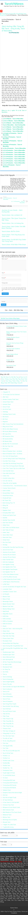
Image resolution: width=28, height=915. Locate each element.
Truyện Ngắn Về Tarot (9, 773)
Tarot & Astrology (7, 676)
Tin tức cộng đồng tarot (9, 741)
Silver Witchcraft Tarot (9, 657)
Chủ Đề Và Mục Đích (8, 478)
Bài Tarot (5, 419)
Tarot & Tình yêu (7, 684)
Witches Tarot (6, 817)
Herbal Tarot (6, 540)
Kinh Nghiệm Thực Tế (9, 572)
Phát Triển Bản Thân (8, 633)
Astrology (5, 411)
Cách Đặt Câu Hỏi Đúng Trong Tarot (13, 463)
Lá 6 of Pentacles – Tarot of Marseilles (14, 154)
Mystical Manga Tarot (8, 609)
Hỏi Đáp (5, 544)
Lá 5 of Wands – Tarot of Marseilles (13, 123)
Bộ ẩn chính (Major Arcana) (10, 429)
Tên (3, 273)
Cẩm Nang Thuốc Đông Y (13, 381)
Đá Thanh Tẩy (7, 500)
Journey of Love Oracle (9, 552)
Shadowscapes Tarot (8, 652)
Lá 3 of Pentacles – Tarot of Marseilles (14, 160)
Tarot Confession (7, 689)
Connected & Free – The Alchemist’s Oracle (15, 485)
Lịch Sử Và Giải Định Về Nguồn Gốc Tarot (14, 586)
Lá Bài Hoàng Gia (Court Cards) (11, 579)
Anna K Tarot (6, 406)
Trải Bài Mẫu (6, 763)
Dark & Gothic (6, 490)
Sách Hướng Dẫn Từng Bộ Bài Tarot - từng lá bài (13, 27)
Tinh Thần (5, 748)
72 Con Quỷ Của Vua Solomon (11, 394)
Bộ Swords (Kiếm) (8, 439)
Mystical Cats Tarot (8, 606)
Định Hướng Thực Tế (9, 503)
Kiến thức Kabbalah (8, 562)
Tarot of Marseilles (8, 696)
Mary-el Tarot (6, 599)
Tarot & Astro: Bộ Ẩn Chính (11, 231)
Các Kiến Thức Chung (9, 461)
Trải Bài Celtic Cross (8, 760)
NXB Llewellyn (7, 618)
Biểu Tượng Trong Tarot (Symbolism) (13, 424)
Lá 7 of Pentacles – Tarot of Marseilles (14, 152)
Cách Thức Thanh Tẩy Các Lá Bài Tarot (14, 468)
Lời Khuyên (6, 594)
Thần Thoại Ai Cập (8, 718)
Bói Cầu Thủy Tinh (8, 446)
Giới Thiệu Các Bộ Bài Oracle (11, 527)
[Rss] (14, 910)
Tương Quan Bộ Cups (9, 780)
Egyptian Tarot (7, 510)
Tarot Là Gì (23, 377)
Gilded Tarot (6, 525)
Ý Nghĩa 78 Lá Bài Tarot (9, 824)
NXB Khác (6, 616)
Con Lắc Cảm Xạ (7, 480)
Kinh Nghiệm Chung (8, 564)
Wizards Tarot (6, 822)
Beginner (5, 421)
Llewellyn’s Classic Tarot (9, 591)
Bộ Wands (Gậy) (7, 441)
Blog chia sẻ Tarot (8, 426)
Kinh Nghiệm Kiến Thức (9, 567)
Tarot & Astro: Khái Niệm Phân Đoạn (14, 244)
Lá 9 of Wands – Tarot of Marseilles (13, 118)
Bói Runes (6, 448)
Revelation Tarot (7, 641)
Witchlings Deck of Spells (10, 819)
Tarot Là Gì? (6, 691)
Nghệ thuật (6, 611)
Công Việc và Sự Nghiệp (10, 483)
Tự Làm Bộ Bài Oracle (9, 775)
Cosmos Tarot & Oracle (9, 488)
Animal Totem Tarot (8, 402)
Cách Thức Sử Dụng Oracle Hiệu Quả (13, 466)
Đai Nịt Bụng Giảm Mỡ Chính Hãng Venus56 (14, 382)
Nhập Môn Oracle (7, 613)
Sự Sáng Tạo (6, 669)
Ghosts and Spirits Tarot (9, 515)
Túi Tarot (5, 777)
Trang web (5, 283)
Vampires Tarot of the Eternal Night (12, 792)
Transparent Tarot (7, 770)
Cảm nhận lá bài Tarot (9, 473)
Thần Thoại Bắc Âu (8, 721)
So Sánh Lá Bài (7, 664)
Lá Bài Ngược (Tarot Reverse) (11, 581)
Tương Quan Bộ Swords (9, 785)
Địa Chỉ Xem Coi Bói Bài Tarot (10, 377)
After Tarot (5, 397)
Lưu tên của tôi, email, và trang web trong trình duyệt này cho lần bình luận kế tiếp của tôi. (14, 289)
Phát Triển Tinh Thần (8, 636)
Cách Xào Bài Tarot (8, 471)
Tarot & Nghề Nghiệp (8, 681)
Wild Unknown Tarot (8, 810)
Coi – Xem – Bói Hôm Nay (14, 310)
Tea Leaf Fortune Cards (9, 711)
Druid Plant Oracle (8, 495)
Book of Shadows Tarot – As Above (12, 451)
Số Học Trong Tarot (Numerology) (12, 662)
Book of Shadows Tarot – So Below (12, 453)
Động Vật (5, 505)
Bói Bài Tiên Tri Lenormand (10, 443)
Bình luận (5, 259)
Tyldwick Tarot (7, 790)
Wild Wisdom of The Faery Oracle (12, 812)
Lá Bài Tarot (6, 584)
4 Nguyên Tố (6, 392)
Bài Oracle (6, 416)
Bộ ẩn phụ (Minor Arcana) (10, 431)
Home (3, 13)
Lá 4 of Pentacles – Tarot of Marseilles (14, 158)
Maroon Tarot (6, 596)
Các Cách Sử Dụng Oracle (10, 456)
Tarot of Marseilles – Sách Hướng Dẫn (14, 125)
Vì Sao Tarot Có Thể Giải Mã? (11, 802)
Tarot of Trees (6, 699)
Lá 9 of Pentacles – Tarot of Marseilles (14, 150)
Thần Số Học (6, 713)
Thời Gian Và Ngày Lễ (9, 731)
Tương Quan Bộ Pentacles (10, 782)
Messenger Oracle (8, 601)
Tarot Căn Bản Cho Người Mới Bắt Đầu (14, 686)
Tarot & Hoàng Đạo (8, 679)
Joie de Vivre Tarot (8, 549)
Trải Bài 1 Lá (6, 755)
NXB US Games (7, 623)
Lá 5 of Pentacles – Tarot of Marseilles (14, 156)
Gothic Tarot (6, 532)
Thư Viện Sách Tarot (8, 736)
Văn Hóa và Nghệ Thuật (9, 797)
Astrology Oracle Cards (9, 414)
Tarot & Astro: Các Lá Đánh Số (12, 215)
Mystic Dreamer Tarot (8, 604)
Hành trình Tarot (7, 537)
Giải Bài (5, 517)
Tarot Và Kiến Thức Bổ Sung (11, 706)
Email (4, 278)
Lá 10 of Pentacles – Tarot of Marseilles (14, 148)
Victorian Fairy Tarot (8, 805)
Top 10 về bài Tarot (8, 753)
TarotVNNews (14, 3)
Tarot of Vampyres (8, 701)
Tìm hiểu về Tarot (7, 738)
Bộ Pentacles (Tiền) (8, 436)
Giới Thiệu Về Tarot (8, 530)
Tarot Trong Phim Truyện (9, 704)
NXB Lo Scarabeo (8, 621)
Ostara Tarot (6, 631)
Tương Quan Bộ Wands (9, 787)
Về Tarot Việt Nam (8, 800)
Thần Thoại (6, 716)
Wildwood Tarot (7, 814)
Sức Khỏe (5, 672)
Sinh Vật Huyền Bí (8, 659)
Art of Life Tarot (7, 409)
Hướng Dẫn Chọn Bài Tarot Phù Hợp (13, 547)
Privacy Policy (17, 911)
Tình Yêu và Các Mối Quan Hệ (11, 750)
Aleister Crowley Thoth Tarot (10, 399)
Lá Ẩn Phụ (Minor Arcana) (10, 577)
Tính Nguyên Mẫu (8, 745)
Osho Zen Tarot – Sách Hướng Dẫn (12, 628)
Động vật (5, 508)
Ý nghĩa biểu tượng (8, 827)
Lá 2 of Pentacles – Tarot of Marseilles (14, 163)
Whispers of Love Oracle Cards (11, 807)
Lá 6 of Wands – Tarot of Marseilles (13, 131)
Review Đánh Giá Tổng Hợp (11, 643)
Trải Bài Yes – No (7, 768)
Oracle (4, 626)
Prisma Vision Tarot (8, 638)
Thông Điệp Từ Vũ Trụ (9, 733)
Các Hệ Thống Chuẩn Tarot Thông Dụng (14, 458)
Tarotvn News (14, 907)
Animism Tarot (7, 404)
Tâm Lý (5, 674)
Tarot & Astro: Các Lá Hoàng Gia (12, 223)
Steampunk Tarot (7, 667)
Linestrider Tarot (7, 589)
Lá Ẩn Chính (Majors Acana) (10, 574)
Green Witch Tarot (8, 535)
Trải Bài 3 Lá (6, 758)
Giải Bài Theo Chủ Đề (9, 520)
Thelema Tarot (7, 728)
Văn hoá (5, 795)
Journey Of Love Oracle (9, 554)
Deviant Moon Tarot (8, 493)
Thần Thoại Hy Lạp (8, 726)
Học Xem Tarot (7, 542)
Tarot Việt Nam (7, 708)
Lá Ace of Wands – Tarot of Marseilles (14, 120)
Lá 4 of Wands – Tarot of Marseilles (13, 127)
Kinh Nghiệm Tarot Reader (10, 569)
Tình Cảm (5, 743)
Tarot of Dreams (7, 694)
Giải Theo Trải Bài (8, 522)
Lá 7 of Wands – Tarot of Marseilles (13, 129)
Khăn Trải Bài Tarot (8, 559)
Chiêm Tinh (6, 475)
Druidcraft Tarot (7, 498)
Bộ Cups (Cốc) (7, 434)
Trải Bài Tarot (6, 765)
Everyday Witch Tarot (8, 512)
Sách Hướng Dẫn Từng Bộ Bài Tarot (13, 645)
